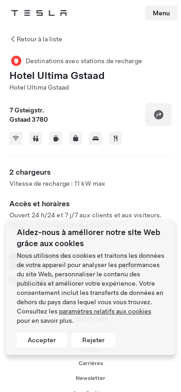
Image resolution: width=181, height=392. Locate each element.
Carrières (90, 363)
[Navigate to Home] (39, 13)
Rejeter (93, 340)
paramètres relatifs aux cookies (105, 311)
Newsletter (90, 378)
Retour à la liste (39, 39)
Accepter (41, 340)
